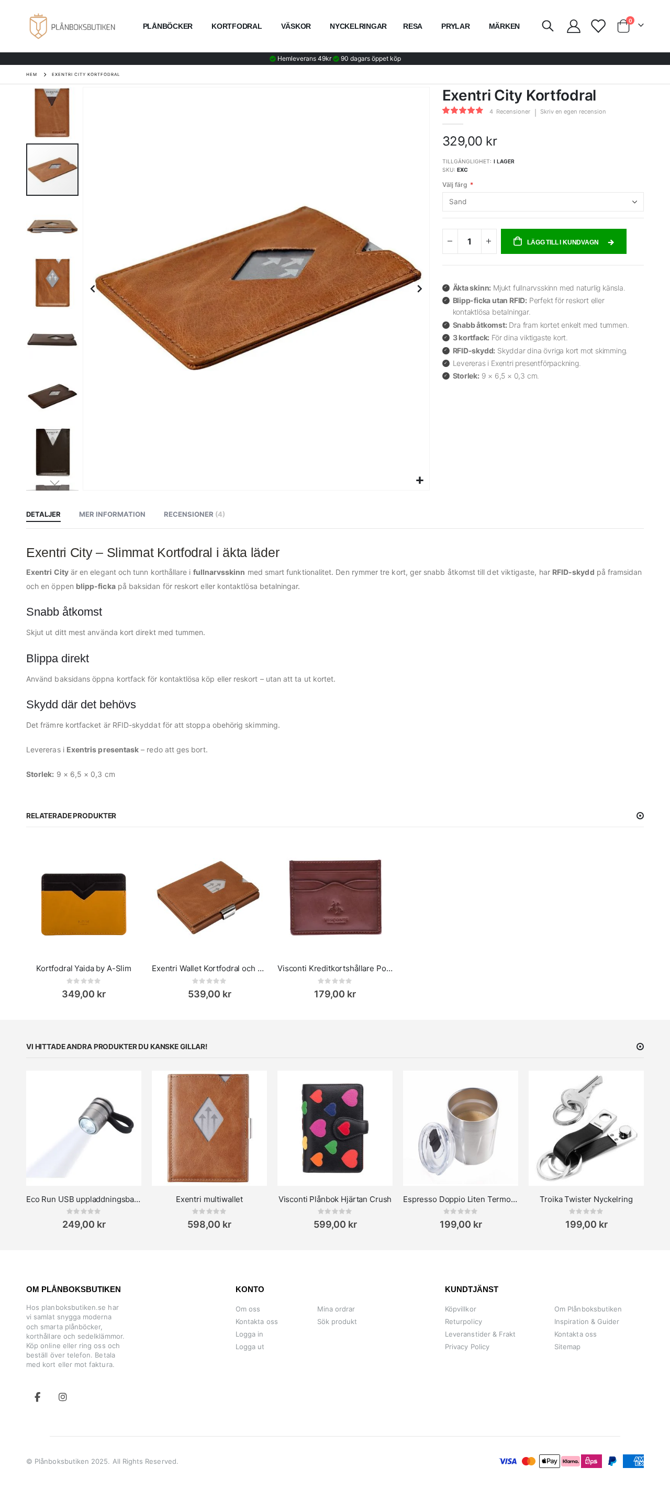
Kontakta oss (257, 1321)
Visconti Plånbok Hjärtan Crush (335, 1199)
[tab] (43, 514)
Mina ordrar (336, 1309)
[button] (420, 481)
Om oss (248, 1309)
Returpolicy (463, 1321)
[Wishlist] (597, 26)
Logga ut (250, 1346)
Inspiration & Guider (586, 1321)
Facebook (37, 1396)
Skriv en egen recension (573, 111)
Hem (31, 74)
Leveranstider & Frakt (480, 1334)
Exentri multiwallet (209, 1199)
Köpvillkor (460, 1309)
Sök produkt (337, 1321)
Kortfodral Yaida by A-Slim (83, 968)
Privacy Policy (467, 1346)
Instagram (62, 1396)
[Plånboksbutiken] (72, 26)
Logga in (250, 1334)
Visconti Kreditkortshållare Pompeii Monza (335, 968)
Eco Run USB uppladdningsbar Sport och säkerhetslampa (83, 1199)
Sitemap (567, 1346)
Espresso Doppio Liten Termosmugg (460, 1199)
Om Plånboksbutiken (588, 1309)
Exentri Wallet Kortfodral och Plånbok (209, 968)
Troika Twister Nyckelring (586, 1199)
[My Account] (573, 26)
